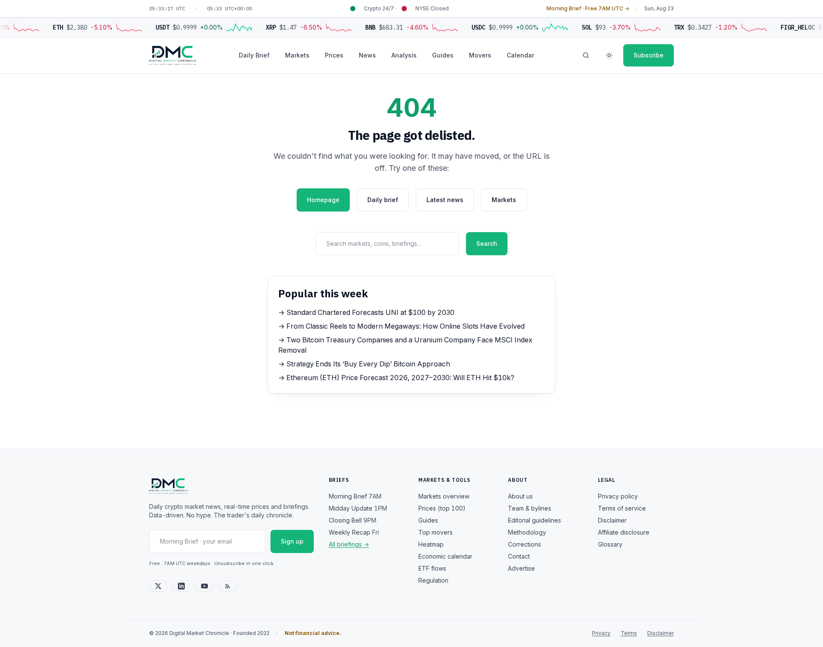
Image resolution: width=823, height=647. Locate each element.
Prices (334, 55)
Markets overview (443, 496)
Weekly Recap (354, 532)
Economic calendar (445, 556)
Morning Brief (355, 496)
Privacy (601, 633)
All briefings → (349, 544)
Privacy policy (618, 496)
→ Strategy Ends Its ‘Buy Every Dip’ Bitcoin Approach (364, 364)
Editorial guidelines (534, 520)
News (367, 55)
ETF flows (432, 568)
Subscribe (649, 55)
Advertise (521, 568)
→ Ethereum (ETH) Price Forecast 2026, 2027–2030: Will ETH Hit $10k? (396, 377)
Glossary (610, 544)
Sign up (292, 541)
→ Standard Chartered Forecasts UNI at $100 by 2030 (366, 312)
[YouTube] (204, 586)
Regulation (433, 580)
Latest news (445, 199)
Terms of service (622, 508)
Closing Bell (352, 520)
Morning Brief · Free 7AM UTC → (588, 8)
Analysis (404, 55)
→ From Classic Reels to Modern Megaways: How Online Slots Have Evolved (401, 326)
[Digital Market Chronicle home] (172, 55)
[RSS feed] (228, 586)
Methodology (527, 532)
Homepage (323, 199)
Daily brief (382, 199)
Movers (480, 55)
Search (486, 243)
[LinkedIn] (181, 586)
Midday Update (358, 508)
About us (520, 496)
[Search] (586, 55)
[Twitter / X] (158, 586)
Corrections (524, 544)
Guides (443, 55)
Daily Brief (254, 55)
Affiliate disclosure (623, 532)
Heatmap (431, 544)
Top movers (435, 532)
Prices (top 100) (442, 508)
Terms (629, 633)
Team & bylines (529, 508)
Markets (297, 55)
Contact (519, 556)
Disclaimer (612, 520)
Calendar (520, 55)
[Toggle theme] (609, 55)
